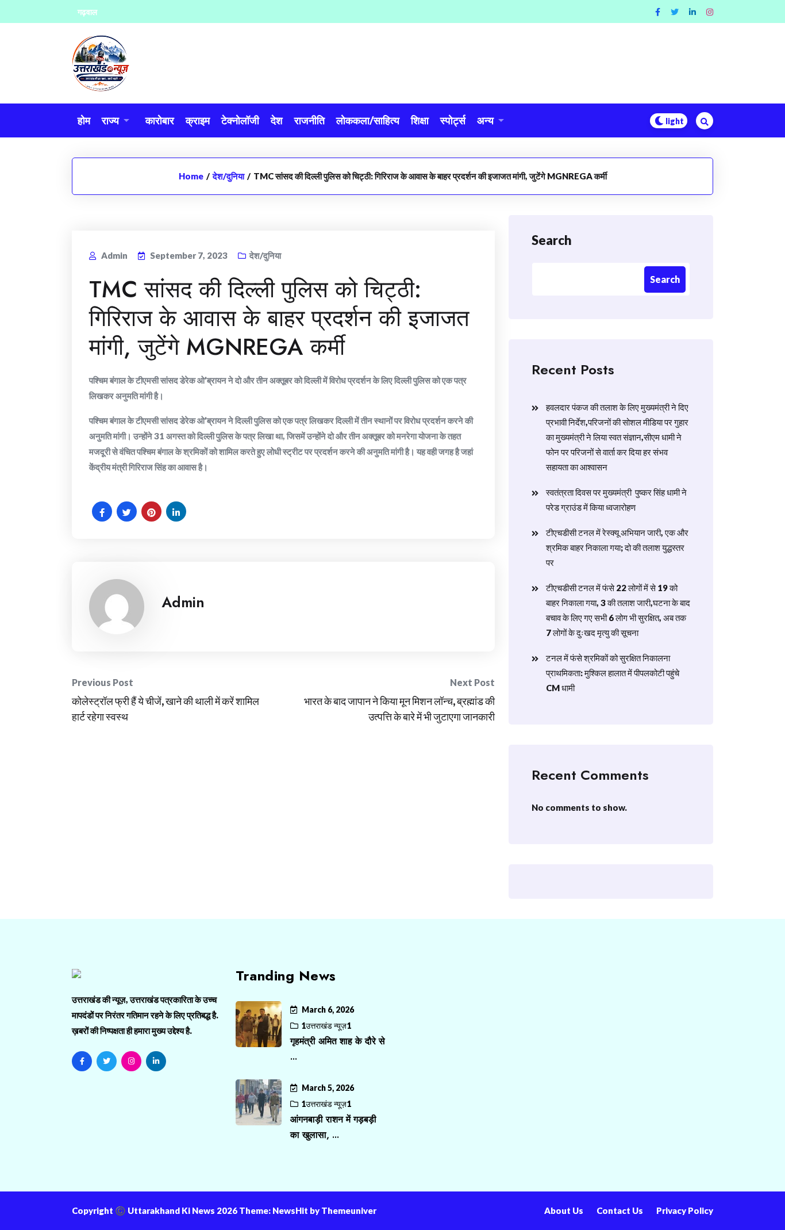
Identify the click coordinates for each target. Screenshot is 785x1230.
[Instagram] (709, 12)
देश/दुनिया (228, 176)
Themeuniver (348, 1210)
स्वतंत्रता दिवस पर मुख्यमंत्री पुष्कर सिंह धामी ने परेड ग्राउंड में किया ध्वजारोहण (616, 499)
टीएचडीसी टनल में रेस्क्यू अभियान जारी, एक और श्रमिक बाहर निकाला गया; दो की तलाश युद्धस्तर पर (617, 547)
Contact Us (620, 1210)
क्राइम (198, 120)
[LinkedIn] (156, 1061)
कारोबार (159, 120)
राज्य (110, 120)
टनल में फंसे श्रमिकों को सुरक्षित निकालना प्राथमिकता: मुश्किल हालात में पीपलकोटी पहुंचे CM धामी (612, 673)
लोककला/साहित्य (367, 120)
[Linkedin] (692, 12)
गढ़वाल (87, 12)
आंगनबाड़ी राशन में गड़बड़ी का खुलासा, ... (333, 1127)
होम (84, 120)
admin (183, 602)
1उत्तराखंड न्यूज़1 (326, 1025)
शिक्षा (420, 120)
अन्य (485, 120)
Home (191, 176)
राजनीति (309, 120)
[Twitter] (675, 12)
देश (277, 120)
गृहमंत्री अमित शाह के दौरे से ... (337, 1048)
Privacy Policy (684, 1210)
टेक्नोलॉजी (240, 120)
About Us (563, 1210)
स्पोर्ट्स (452, 120)
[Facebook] (657, 12)
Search (552, 240)
